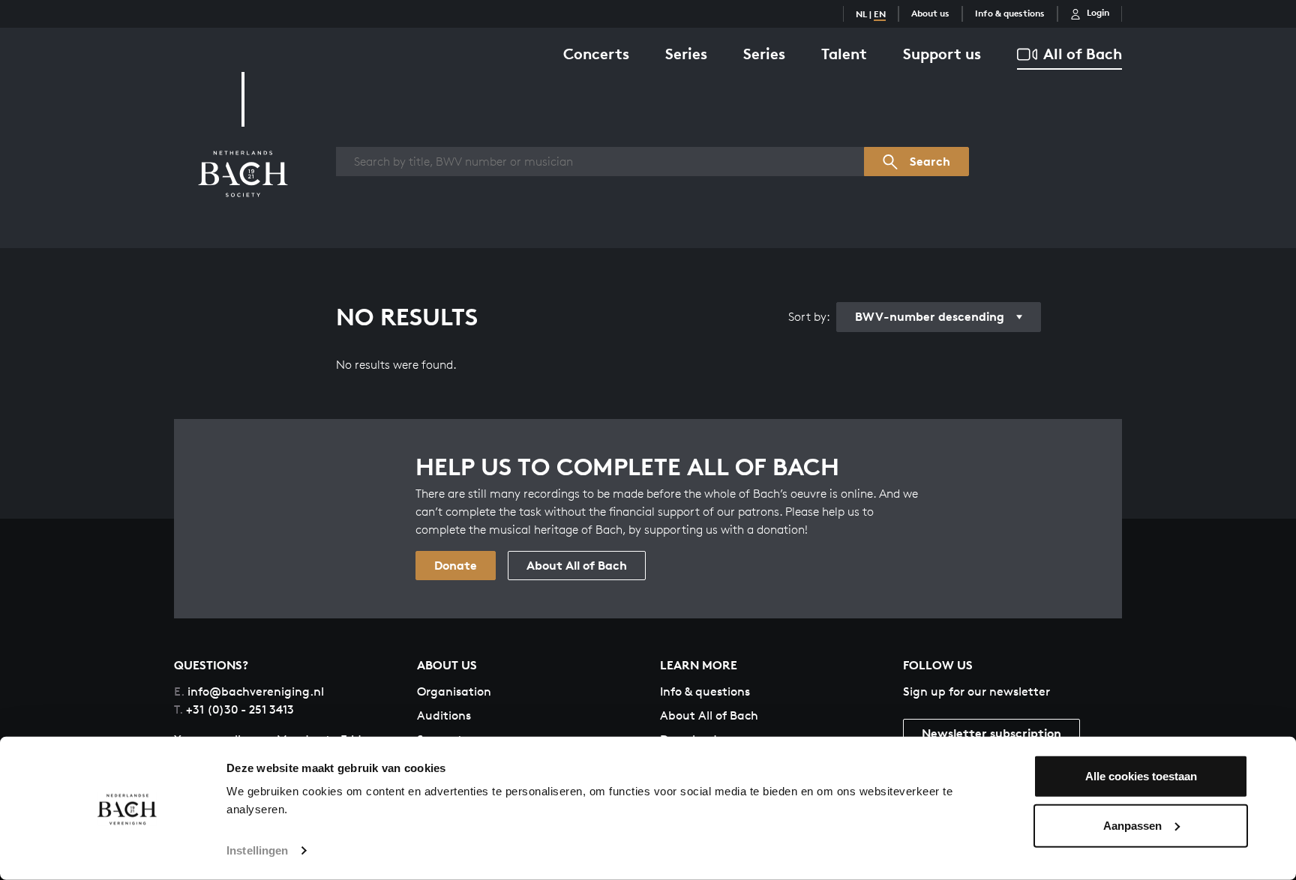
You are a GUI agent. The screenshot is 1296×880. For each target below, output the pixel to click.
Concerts (596, 53)
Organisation (454, 691)
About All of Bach (576, 565)
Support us (942, 53)
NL (861, 13)
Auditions (444, 715)
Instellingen (257, 850)
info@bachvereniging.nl (249, 691)
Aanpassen (1132, 825)
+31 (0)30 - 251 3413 (234, 709)
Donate (455, 565)
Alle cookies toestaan (1141, 776)
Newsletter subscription (991, 733)
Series (686, 53)
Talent (844, 53)
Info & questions (1010, 13)
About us (930, 13)
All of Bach (1082, 53)
